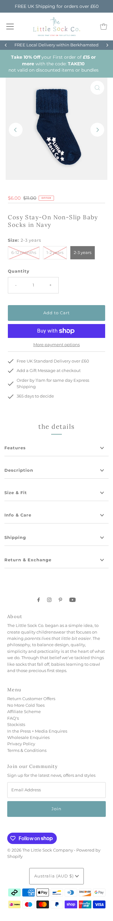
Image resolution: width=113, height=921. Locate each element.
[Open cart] (103, 26)
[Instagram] (49, 600)
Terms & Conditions (26, 750)
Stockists (16, 724)
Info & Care (17, 515)
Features (15, 448)
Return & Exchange (27, 560)
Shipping (15, 537)
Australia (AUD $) (54, 876)
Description (18, 470)
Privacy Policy (21, 743)
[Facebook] (38, 600)
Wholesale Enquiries (28, 737)
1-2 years (54, 252)
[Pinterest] (60, 600)
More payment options (56, 344)
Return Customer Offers (31, 698)
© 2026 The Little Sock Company (40, 850)
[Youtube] (72, 600)
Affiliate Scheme (24, 711)
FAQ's (13, 718)
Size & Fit (15, 492)
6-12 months (23, 252)
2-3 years (82, 252)
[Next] (107, 45)
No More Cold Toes (26, 705)
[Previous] (6, 45)
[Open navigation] (10, 26)
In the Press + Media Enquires (37, 731)
